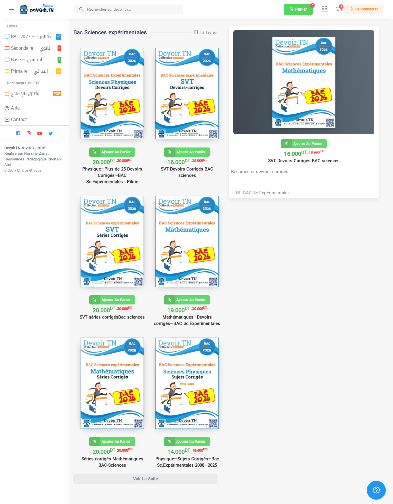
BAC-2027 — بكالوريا (35, 36)
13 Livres (208, 32)
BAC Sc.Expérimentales (266, 193)
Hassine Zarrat (36, 153)
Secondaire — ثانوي (35, 48)
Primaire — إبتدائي (35, 71)
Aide (15, 108)
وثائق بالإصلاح (35, 93)
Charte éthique (29, 170)
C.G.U (9, 170)
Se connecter (366, 9)
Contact (19, 119)
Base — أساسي (35, 59)
